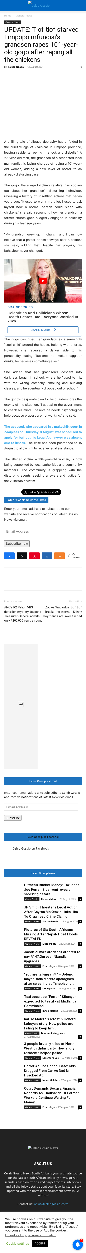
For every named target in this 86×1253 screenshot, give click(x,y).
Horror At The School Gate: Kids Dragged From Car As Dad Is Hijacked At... (50, 1070)
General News (24, 15)
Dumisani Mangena (52, 1033)
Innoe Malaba (50, 1010)
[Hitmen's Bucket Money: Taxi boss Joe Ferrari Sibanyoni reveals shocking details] (12, 891)
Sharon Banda (50, 921)
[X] (18, 76)
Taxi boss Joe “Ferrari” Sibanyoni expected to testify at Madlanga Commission (50, 1001)
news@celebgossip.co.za (51, 1204)
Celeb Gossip (31, 899)
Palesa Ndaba (16, 66)
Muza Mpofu (49, 943)
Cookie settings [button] (17, 1243)
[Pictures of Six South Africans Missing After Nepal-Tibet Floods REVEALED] (12, 935)
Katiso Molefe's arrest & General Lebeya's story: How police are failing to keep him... (50, 1023)
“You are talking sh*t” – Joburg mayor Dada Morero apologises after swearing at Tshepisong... (49, 979)
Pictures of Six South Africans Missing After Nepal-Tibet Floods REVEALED (51, 934)
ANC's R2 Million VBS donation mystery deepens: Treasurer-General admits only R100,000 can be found (23, 614)
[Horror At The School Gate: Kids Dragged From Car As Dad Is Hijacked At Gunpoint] (12, 1072)
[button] (7, 5)
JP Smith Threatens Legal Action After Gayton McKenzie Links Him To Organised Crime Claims (51, 911)
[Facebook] (8, 76)
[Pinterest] (27, 76)
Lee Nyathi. (49, 988)
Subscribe (13, 818)
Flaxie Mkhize (49, 899)
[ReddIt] (56, 76)
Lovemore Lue (50, 1057)
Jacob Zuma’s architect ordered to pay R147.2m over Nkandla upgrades (52, 956)
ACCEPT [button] (40, 1243)
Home (7, 15)
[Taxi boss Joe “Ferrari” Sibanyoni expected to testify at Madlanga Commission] (12, 1002)
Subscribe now (17, 544)
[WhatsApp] (37, 76)
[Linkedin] (47, 76)
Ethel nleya (48, 966)
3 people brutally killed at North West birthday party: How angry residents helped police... (49, 1048)
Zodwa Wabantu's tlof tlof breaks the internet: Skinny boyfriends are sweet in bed (62, 612)
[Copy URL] (75, 76)
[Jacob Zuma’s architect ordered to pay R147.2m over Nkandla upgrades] (12, 958)
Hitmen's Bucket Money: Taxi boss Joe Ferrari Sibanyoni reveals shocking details (51, 889)
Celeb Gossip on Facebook (43, 837)
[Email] (66, 76)
